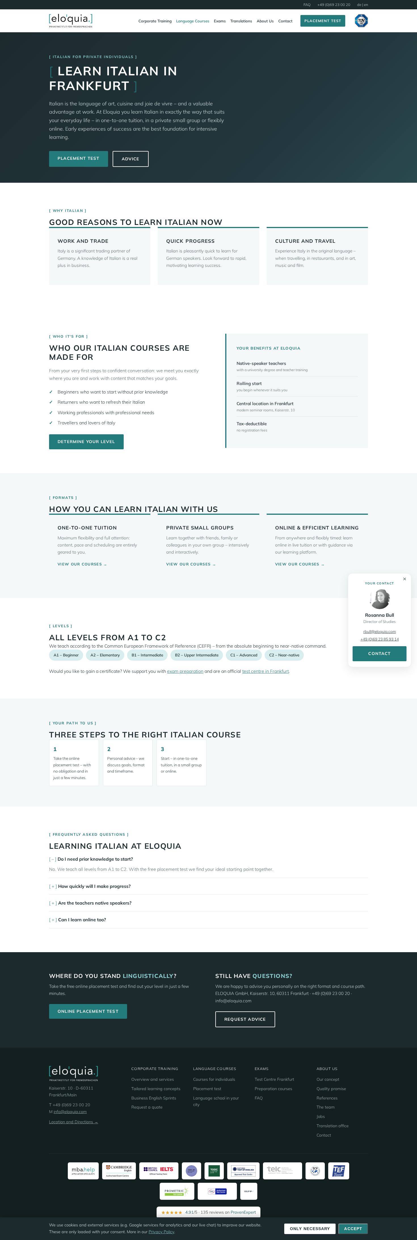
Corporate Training (155, 20)
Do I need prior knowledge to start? (95, 859)
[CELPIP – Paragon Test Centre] (248, 1191)
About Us (265, 20)
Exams (220, 20)
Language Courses (192, 20)
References (327, 1098)
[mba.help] (83, 1170)
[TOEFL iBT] (191, 1170)
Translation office (333, 1125)
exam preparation (185, 671)
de (359, 4)
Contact (285, 20)
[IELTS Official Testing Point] (158, 1170)
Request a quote (147, 1107)
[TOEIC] (214, 1170)
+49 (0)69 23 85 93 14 (380, 639)
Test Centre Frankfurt (274, 1079)
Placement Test (322, 20)
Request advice (245, 1019)
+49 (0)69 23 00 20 (333, 4)
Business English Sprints (153, 1098)
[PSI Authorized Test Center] (217, 1191)
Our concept (328, 1079)
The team (326, 1107)
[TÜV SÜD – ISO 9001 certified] (361, 20)
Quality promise (331, 1088)
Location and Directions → (73, 1121)
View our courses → (83, 564)
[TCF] (315, 1170)
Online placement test (88, 1011)
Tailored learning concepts (155, 1088)
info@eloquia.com (70, 1111)
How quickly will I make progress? (94, 886)
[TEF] (338, 1170)
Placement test (207, 1088)
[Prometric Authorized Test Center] (177, 1191)
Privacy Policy (161, 1231)
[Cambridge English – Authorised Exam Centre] (119, 1170)
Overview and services (152, 1079)
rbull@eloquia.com (379, 631)
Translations (241, 20)
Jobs (321, 1116)
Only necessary (310, 1229)
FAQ (307, 4)
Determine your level (86, 441)
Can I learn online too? (82, 919)
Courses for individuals (214, 1079)
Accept (353, 1229)
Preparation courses (273, 1088)
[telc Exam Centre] (282, 1170)
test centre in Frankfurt (265, 671)
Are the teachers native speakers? (94, 903)
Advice (131, 158)
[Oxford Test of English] (243, 1170)
